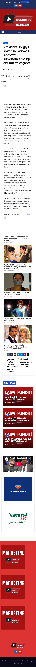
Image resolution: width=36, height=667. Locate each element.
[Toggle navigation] (19, 32)
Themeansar (18, 663)
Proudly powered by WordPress (12, 661)
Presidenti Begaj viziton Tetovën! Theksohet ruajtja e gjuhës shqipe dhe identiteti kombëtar (12, 365)
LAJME (5, 43)
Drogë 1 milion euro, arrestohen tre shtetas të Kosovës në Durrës (17, 420)
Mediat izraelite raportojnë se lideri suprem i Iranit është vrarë (23, 362)
